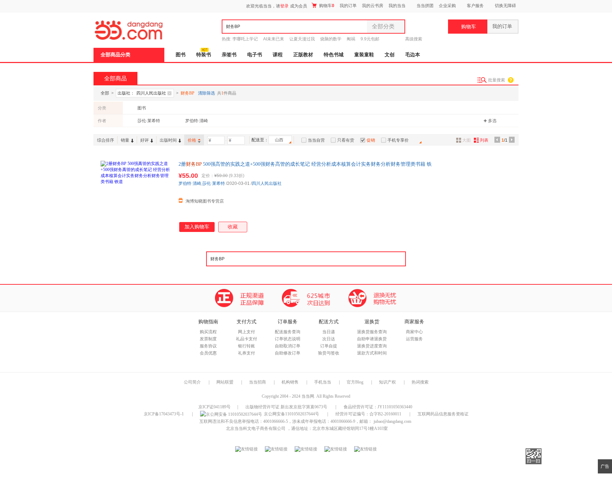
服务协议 (208, 345)
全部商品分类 (115, 54)
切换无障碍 (505, 5)
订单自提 (328, 345)
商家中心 (414, 331)
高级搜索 (413, 38)
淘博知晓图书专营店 (205, 201)
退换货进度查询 (372, 345)
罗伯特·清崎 (196, 120)
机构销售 (290, 382)
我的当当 (397, 5)
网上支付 (246, 331)
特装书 (203, 54)
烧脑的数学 (330, 38)
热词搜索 (420, 382)
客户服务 (475, 5)
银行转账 (246, 345)
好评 (144, 140)
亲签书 (229, 54)
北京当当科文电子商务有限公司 (255, 428)
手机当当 (322, 382)
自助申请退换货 (372, 338)
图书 (181, 54)
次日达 (328, 338)
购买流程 (208, 331)
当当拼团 (425, 5)
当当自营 (316, 140)
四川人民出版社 (267, 183)
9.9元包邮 (370, 38)
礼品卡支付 (246, 338)
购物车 (326, 5)
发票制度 (208, 338)
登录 (284, 6)
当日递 (328, 331)
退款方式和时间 (372, 353)
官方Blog (355, 382)
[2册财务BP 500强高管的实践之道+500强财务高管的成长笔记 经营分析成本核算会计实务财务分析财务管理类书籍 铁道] (136, 196)
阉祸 (351, 38)
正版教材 (303, 54)
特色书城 (334, 54)
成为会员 (298, 6)
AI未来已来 (273, 38)
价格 (192, 140)
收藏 (233, 226)
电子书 (254, 54)
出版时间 (168, 140)
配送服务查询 (287, 331)
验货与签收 (328, 353)
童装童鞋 (364, 54)
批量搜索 (496, 80)
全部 (105, 93)
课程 (278, 54)
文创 (390, 54)
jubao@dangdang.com (392, 421)
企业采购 (447, 5)
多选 (492, 120)
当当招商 (257, 382)
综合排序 (105, 140)
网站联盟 (224, 382)
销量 (125, 140)
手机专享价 (398, 140)
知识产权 (388, 382)
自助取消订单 (287, 345)
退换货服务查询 (372, 331)
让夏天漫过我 (302, 38)
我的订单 (348, 5)
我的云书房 (372, 5)
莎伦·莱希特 (148, 120)
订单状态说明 (287, 338)
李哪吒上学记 (245, 38)
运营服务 (414, 338)
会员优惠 (208, 353)
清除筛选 (206, 93)
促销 (371, 140)
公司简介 (192, 382)
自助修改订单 (287, 353)
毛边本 (412, 54)
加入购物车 (197, 226)
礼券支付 (246, 353)
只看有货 (345, 140)
